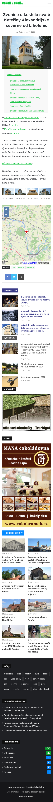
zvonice (14, 125)
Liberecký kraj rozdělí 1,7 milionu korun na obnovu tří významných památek (35, 314)
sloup (43, 684)
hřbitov (28, 674)
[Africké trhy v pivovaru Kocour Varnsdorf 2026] (10, 368)
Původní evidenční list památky (17, 163)
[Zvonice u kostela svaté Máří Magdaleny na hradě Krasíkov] (13, 631)
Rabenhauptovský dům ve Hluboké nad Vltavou (26, 731)
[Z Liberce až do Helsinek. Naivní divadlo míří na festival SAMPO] (10, 301)
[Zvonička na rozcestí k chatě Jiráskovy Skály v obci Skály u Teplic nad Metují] (39, 631)
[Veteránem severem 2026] (10, 381)
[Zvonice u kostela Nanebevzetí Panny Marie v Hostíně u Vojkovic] (39, 573)
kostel (45, 674)
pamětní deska (39, 679)
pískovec (25, 684)
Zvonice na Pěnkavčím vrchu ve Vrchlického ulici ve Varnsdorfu (13, 560)
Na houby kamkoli (12, 767)
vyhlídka (16, 689)
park (5, 684)
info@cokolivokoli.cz (36, 787)
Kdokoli (7, 772)
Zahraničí (8, 758)
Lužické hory (16, 679)
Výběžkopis (9, 753)
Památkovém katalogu (15, 129)
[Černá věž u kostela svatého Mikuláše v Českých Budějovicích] (39, 545)
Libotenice (30, 267)
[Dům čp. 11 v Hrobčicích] (13, 605)
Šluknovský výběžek (41, 689)
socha (6, 689)
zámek (26, 689)
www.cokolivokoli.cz (16, 787)
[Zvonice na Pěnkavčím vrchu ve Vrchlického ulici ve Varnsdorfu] (13, 545)
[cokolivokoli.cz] (12, 2)
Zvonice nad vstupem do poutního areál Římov (13, 589)
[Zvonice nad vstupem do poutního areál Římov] (13, 573)
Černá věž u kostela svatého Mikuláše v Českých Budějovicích (39, 560)
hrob (19, 674)
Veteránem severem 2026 (33, 377)
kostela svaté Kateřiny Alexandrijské (21, 117)
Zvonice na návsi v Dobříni (20, 106)
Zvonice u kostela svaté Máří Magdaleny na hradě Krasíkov (13, 646)
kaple (37, 674)
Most (27, 679)
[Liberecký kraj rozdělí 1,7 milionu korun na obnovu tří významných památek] (10, 315)
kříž (5, 679)
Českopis (8, 748)
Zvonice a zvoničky (14, 75)
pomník (14, 684)
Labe (13, 267)
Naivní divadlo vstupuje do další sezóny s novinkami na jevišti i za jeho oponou (35, 328)
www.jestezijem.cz (26, 796)
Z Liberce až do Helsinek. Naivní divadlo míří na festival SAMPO (35, 300)
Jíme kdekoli (10, 762)
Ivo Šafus (19, 32)
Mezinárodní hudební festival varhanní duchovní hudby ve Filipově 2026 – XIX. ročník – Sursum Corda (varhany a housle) (35, 350)
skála (35, 684)
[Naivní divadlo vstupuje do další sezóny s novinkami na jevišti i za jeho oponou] (10, 329)
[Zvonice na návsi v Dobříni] (39, 605)
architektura (8, 674)
